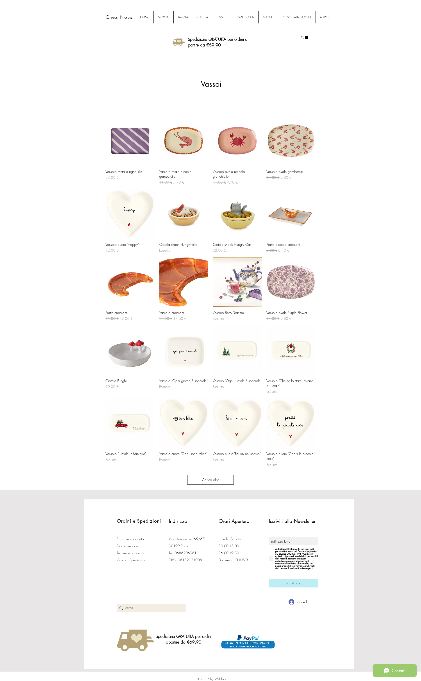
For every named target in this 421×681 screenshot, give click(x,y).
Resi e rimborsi (127, 545)
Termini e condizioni (131, 552)
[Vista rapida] (130, 141)
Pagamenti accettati (131, 538)
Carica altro (210, 479)
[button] (305, 37)
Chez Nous (119, 17)
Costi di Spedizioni (131, 559)
